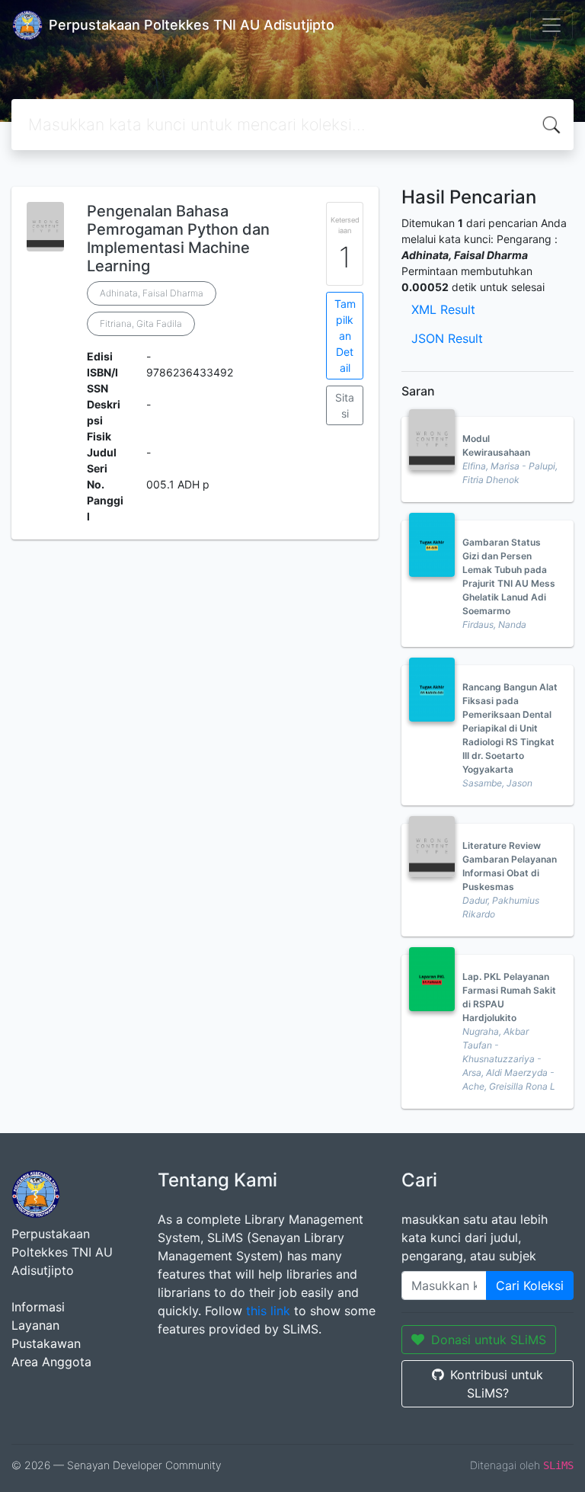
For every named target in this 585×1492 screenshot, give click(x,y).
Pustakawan (46, 1343)
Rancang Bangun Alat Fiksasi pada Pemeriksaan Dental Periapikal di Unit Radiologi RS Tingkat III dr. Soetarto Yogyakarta (510, 728)
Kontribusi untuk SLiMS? (496, 1384)
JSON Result (447, 338)
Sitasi (344, 405)
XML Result (443, 309)
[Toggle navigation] (551, 25)
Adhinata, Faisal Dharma (151, 293)
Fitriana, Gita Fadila (141, 323)
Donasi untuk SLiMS (488, 1339)
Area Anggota (51, 1361)
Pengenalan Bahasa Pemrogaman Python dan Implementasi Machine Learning (178, 238)
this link (268, 1310)
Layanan (35, 1325)
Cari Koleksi (530, 1285)
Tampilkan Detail (345, 335)
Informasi (38, 1306)
